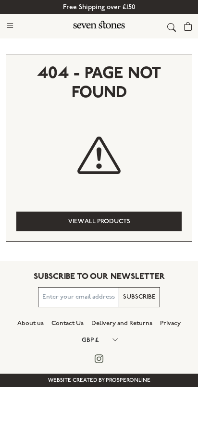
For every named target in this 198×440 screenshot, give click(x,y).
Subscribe (139, 297)
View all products (99, 221)
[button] (10, 25)
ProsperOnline (128, 380)
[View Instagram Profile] (99, 359)
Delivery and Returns (121, 323)
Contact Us (67, 323)
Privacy (170, 323)
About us (30, 323)
